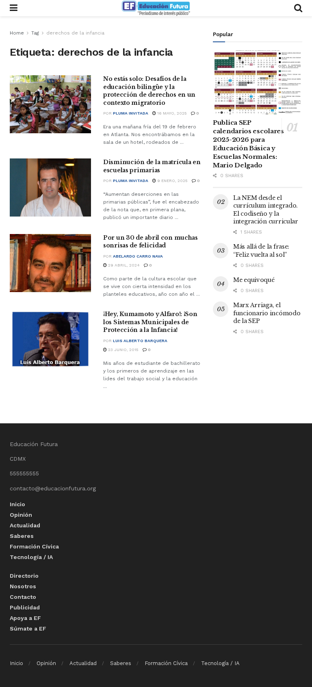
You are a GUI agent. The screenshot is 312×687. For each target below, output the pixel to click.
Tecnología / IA (31, 557)
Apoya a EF (25, 618)
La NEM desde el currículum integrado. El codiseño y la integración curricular (265, 209)
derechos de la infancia (75, 33)
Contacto (23, 597)
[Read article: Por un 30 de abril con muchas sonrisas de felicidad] (50, 263)
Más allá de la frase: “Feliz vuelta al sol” (261, 250)
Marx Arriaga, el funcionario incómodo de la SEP (266, 313)
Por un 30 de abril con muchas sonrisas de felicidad (150, 241)
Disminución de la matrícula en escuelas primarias (152, 166)
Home (17, 33)
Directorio (24, 575)
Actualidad (25, 525)
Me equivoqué (254, 280)
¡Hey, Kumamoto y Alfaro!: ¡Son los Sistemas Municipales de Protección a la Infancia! (150, 322)
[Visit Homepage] (155, 8)
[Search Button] (298, 8)
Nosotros (23, 586)
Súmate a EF (28, 628)
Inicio (17, 504)
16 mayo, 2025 (171, 113)
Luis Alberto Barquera (140, 340)
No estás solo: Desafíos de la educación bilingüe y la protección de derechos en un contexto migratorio (149, 90)
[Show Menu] (13, 8)
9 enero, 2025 (172, 180)
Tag (35, 33)
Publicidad (25, 607)
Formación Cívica (34, 546)
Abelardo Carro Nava (138, 256)
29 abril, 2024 (123, 265)
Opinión (21, 514)
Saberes (22, 536)
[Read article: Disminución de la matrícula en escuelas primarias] (50, 187)
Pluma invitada (130, 113)
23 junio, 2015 (123, 349)
